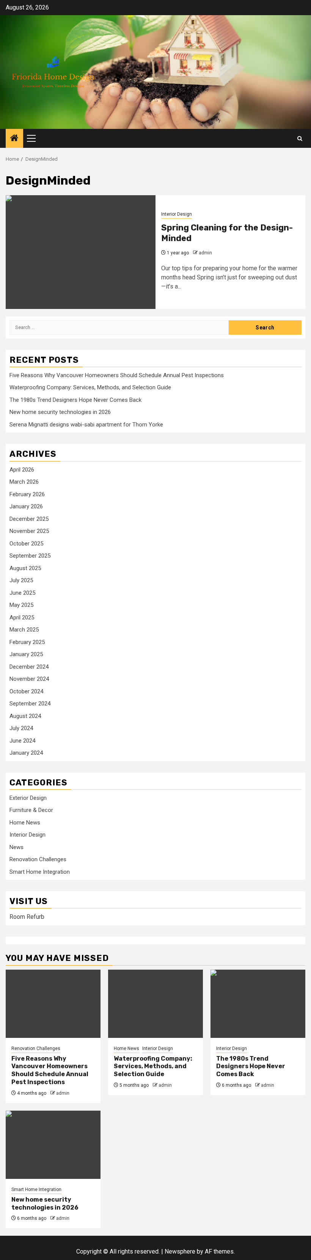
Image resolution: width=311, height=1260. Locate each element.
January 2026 (26, 506)
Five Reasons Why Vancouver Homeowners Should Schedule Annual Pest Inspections (116, 375)
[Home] (14, 138)
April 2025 (21, 617)
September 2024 (29, 703)
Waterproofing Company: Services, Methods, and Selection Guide (90, 387)
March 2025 (24, 629)
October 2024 (26, 691)
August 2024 (25, 716)
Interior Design (176, 214)
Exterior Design (28, 798)
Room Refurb (26, 916)
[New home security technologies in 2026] (53, 1145)
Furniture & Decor (31, 810)
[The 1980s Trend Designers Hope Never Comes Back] (257, 1004)
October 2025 (26, 543)
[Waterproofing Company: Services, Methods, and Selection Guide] (155, 1004)
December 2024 (29, 666)
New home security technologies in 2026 (60, 412)
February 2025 (27, 642)
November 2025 (29, 531)
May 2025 (21, 605)
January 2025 (26, 654)
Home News (24, 822)
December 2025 (29, 519)
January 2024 (26, 752)
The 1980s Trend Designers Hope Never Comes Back (75, 399)
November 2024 (29, 678)
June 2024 (22, 740)
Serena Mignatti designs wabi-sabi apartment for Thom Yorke (86, 424)
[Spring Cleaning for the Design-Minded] (81, 252)
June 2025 (22, 592)
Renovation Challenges (37, 859)
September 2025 (29, 555)
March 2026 (24, 481)
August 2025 (25, 568)
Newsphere (180, 1251)
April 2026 (21, 469)
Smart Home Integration (39, 871)
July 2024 (21, 728)
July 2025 (21, 580)
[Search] (300, 138)
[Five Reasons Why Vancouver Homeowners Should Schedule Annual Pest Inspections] (53, 1004)
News (16, 847)
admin (205, 252)
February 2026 (27, 494)
